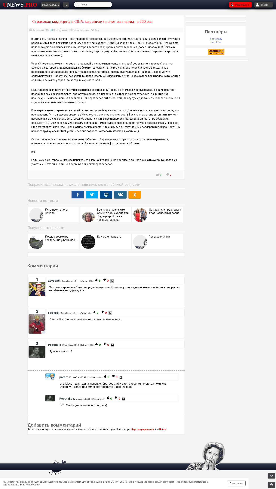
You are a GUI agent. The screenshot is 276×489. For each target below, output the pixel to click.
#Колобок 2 (50, 4)
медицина (84, 30)
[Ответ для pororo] (61, 404)
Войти (162, 429)
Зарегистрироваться (142, 429)
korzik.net (216, 42)
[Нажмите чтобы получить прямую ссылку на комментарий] (112, 281)
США (76, 30)
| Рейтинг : (86, 281)
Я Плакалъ (216, 38)
